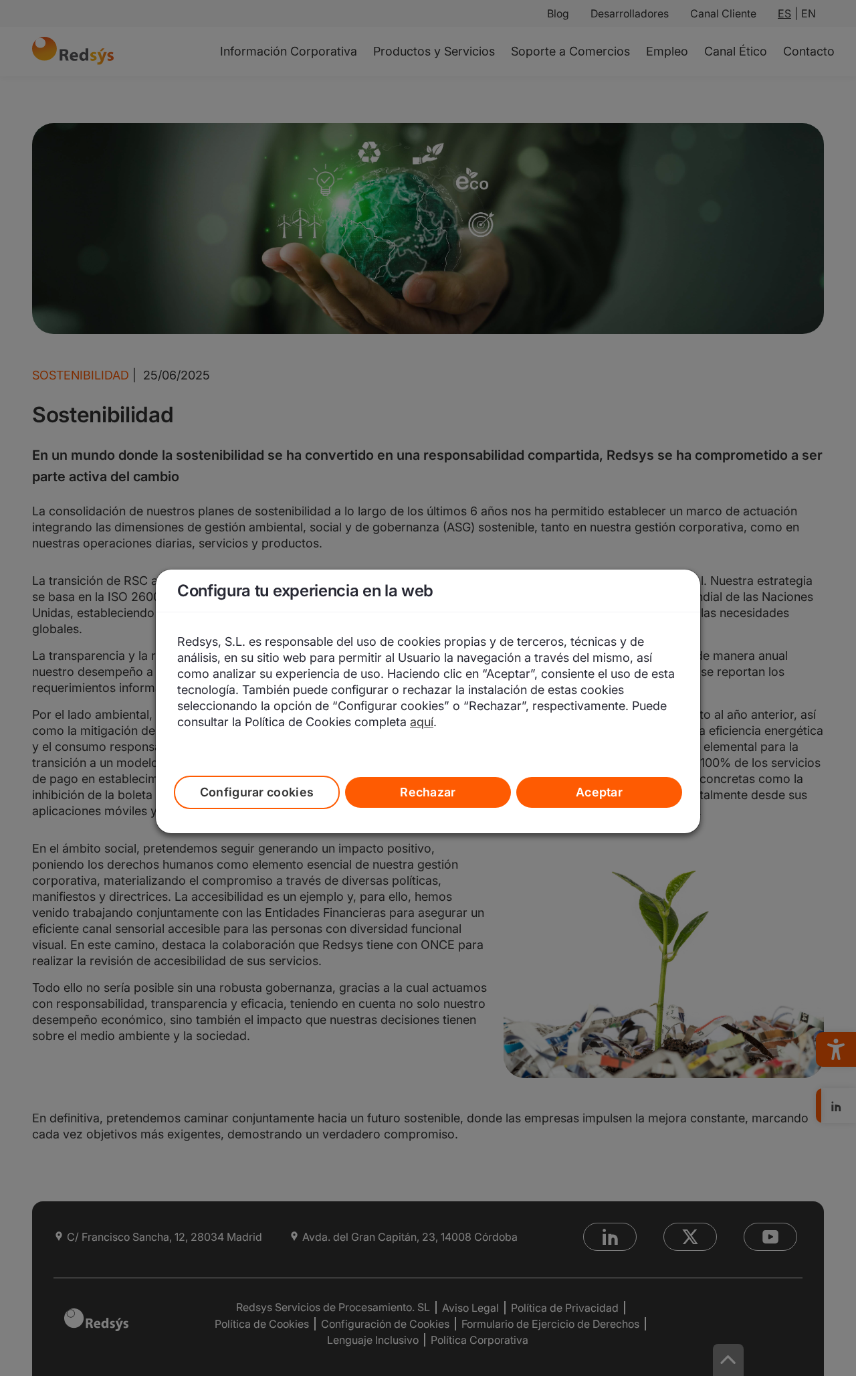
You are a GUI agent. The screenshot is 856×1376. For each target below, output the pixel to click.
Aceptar (599, 792)
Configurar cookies (257, 792)
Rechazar (428, 792)
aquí (421, 722)
